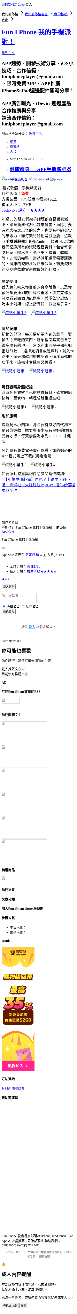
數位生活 (35, 133)
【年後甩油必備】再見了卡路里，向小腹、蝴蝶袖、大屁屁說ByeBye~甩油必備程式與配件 (38, 485)
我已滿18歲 (10, 1305)
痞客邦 (30, 555)
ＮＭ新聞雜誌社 (13, 1088)
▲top (5, 578)
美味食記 (33, 566)
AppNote (8, 531)
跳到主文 (8, 53)
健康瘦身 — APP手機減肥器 (40, 169)
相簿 (13, 142)
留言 (39, 555)
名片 (13, 152)
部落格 (15, 147)
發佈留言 (8, 611)
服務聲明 (44, 1256)
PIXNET (19, 1252)
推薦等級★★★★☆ (42, 571)
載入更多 (8, 586)
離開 (23, 1305)
